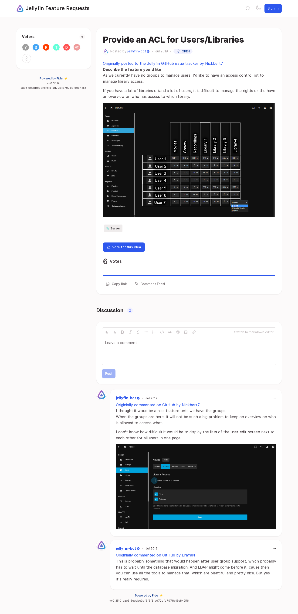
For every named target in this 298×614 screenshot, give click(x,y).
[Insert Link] (193, 332)
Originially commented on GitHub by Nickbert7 (158, 405)
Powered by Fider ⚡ (54, 78)
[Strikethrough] (138, 332)
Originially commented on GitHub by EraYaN (155, 555)
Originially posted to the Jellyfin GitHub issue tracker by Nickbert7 (163, 63)
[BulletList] (146, 332)
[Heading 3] (114, 332)
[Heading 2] (106, 332)
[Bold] (122, 332)
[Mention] (177, 332)
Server (115, 228)
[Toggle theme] (258, 8)
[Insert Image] (185, 332)
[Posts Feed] (248, 8)
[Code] (162, 332)
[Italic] (130, 332)
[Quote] (169, 332)
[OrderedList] (154, 332)
